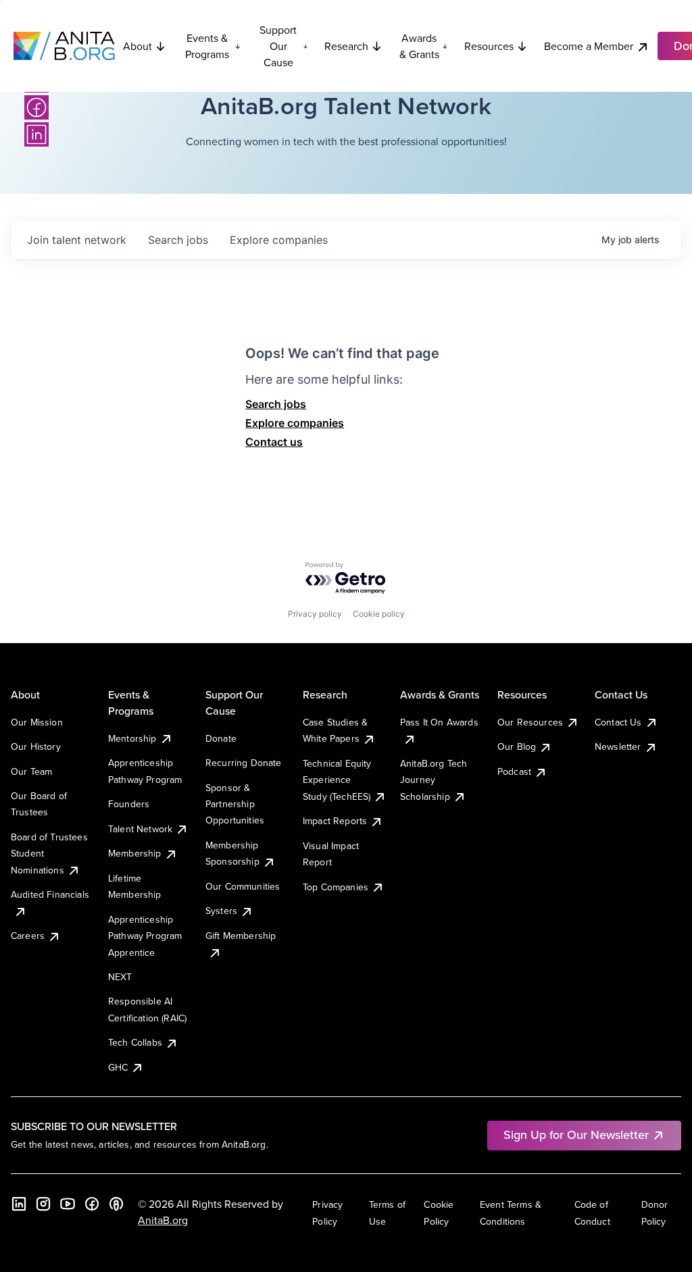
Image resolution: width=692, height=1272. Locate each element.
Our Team (31, 771)
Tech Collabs (135, 1042)
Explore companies (294, 423)
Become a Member (588, 46)
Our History (36, 746)
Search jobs (275, 404)
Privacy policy (315, 614)
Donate (221, 738)
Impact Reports (335, 821)
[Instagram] (43, 1204)
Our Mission (37, 722)
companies (279, 240)
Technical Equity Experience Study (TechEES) (337, 780)
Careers (28, 935)
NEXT (120, 977)
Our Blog (516, 746)
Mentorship (132, 738)
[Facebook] (36, 107)
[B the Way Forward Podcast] (116, 1204)
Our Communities (242, 886)
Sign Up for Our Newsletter (576, 1134)
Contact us (274, 442)
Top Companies (335, 887)
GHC (118, 1067)
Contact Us (618, 722)
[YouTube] (67, 1204)
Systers (221, 910)
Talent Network (140, 829)
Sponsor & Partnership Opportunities (234, 804)
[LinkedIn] (36, 134)
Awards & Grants (419, 45)
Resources (489, 46)
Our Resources (530, 722)
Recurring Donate (243, 762)
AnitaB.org (163, 1220)
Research (346, 46)
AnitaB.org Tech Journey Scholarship (433, 780)
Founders (128, 804)
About (137, 46)
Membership (135, 853)
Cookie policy (379, 614)
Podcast (514, 771)
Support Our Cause (278, 46)
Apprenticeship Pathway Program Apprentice (145, 936)
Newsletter (618, 746)
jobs (178, 240)
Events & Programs (207, 45)
